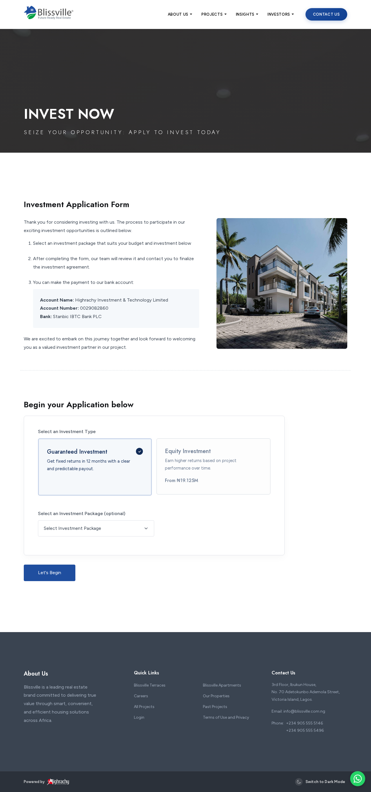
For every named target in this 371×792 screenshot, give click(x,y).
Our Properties (216, 696)
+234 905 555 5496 (305, 730)
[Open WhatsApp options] (357, 778)
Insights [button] (245, 14)
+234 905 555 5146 (304, 723)
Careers (141, 696)
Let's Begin (49, 572)
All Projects (144, 706)
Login (139, 717)
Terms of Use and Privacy (226, 717)
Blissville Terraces (150, 685)
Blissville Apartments (222, 685)
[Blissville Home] (48, 17)
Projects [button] (212, 14)
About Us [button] (178, 14)
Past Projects (215, 706)
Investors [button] (279, 14)
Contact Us (326, 14)
